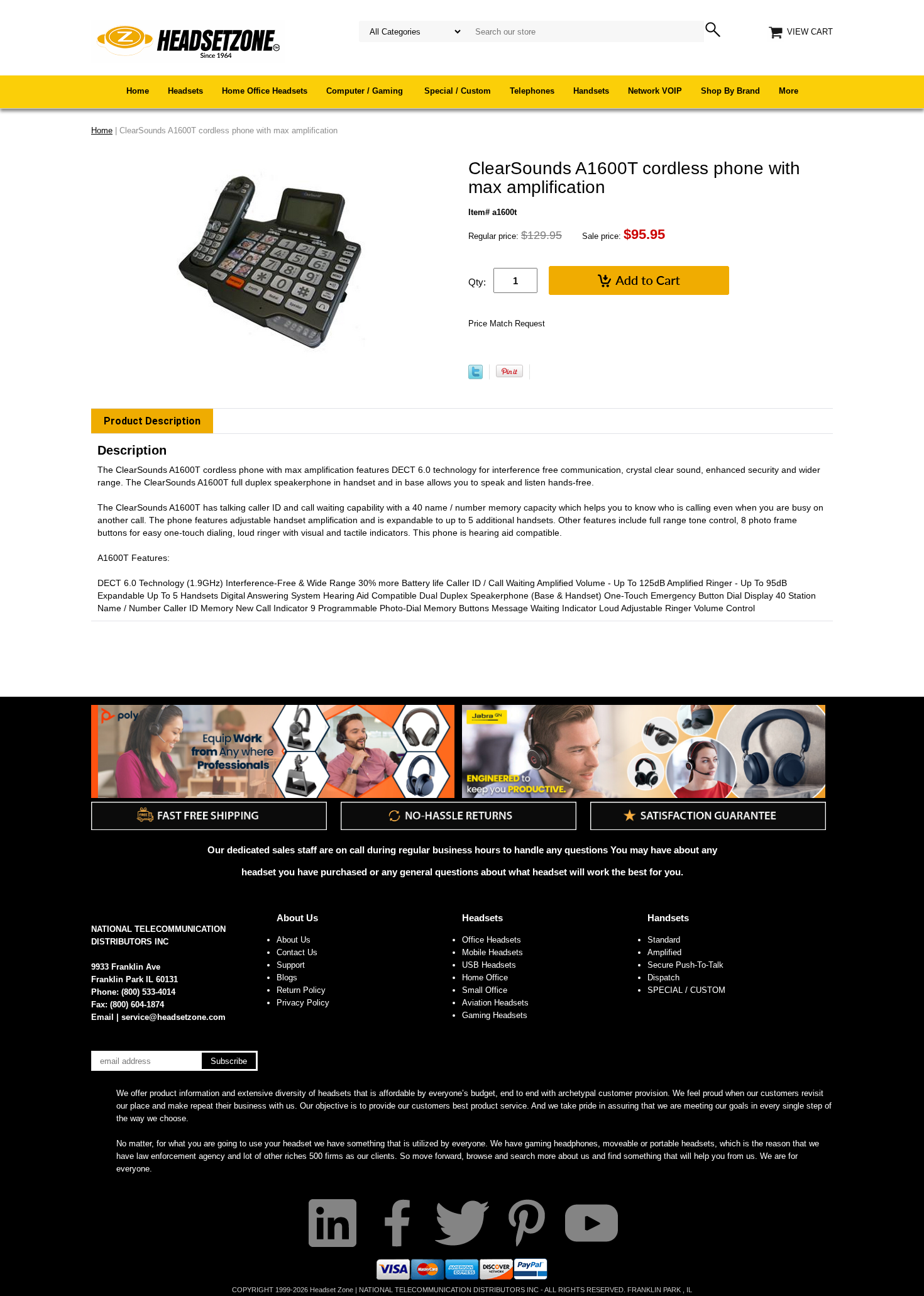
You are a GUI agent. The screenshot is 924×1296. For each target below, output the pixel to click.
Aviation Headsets (495, 1002)
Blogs (287, 977)
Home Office (485, 977)
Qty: (477, 282)
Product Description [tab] (152, 421)
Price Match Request (506, 323)
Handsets (591, 91)
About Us (297, 917)
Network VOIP (655, 91)
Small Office (484, 990)
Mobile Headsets (492, 952)
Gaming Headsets (494, 1015)
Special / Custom (457, 91)
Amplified (664, 952)
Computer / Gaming (365, 91)
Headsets (185, 91)
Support (291, 965)
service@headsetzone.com (173, 1017)
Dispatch (663, 977)
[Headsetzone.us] (188, 40)
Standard (663, 939)
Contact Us (297, 952)
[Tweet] (475, 376)
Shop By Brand (730, 91)
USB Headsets (489, 965)
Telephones (532, 91)
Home (137, 91)
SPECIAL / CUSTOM (686, 990)
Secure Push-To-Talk (685, 965)
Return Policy (301, 990)
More (788, 91)
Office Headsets (491, 939)
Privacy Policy (303, 1002)
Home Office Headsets (264, 91)
